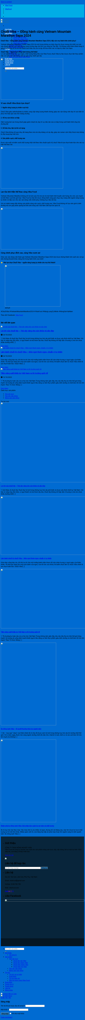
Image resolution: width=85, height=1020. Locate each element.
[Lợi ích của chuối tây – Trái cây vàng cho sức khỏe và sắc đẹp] (24, 327)
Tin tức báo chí (14, 978)
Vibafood (8, 9)
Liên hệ (7, 988)
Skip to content (6, 2)
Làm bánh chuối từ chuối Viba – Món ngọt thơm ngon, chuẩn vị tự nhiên (31, 352)
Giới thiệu (8, 29)
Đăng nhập (5, 1013)
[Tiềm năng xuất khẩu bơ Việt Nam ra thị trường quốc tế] (21, 369)
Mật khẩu (5, 1010)
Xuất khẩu (12, 976)
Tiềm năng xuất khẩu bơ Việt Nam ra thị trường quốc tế (24, 373)
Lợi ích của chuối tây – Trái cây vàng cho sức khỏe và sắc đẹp (27, 331)
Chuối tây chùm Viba (20, 39)
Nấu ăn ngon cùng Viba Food (19, 57)
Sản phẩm (8, 957)
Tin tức (7, 973)
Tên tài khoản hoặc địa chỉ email (13, 1006)
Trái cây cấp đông (11, 396)
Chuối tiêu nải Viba (20, 43)
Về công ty (13, 955)
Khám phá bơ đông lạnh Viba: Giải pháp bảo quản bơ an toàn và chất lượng (27, 826)
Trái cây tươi (9, 394)
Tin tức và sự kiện (15, 974)
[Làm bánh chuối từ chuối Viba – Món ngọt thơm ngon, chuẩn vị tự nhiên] (27, 348)
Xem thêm (4, 346)
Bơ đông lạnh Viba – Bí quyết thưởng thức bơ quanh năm (21, 729)
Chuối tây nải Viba (19, 961)
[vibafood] (5, 21)
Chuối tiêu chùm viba (20, 965)
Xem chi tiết (9, 855)
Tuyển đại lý (9, 984)
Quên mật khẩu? (6, 1017)
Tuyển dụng (9, 986)
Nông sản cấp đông (12, 398)
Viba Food (8, 5)
